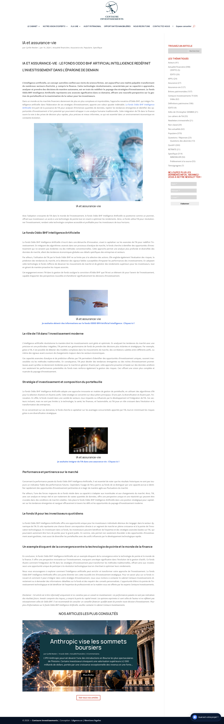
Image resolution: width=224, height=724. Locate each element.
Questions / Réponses (178, 137)
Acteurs (171, 62)
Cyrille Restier (32, 47)
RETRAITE (172, 149)
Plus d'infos (88, 675)
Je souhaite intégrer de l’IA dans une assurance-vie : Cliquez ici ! (88, 461)
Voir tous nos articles (88, 697)
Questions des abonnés (180, 141)
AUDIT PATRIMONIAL (92, 26)
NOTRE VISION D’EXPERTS (54, 26)
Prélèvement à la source (180, 161)
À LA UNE (74, 26)
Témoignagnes (174, 165)
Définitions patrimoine (178, 103)
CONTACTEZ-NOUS (161, 26)
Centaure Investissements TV (181, 95)
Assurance (172, 83)
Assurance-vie (77, 47)
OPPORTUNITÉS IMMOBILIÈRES (117, 26)
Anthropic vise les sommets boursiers (88, 644)
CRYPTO (173, 70)
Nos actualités (174, 129)
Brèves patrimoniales (177, 91)
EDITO (173, 74)
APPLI (170, 78)
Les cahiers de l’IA (176, 116)
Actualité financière (61, 47)
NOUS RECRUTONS (141, 26)
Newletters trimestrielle (178, 120)
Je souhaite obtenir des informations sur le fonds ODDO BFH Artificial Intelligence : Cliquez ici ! (88, 323)
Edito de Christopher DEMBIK (181, 112)
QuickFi (171, 145)
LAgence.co (77, 720)
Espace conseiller (183, 26)
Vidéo (172, 99)
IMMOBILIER (175, 157)
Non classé (173, 124)
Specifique (97, 47)
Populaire (88, 47)
